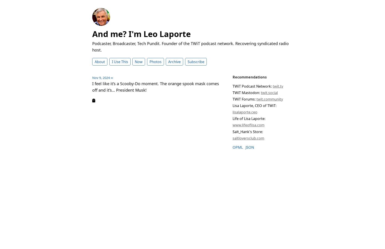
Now (139, 61)
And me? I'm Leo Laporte (141, 34)
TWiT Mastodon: (255, 92)
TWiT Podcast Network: (258, 86)
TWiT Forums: (258, 99)
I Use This (120, 61)
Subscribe (196, 61)
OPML (238, 147)
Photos (155, 61)
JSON (250, 147)
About (100, 61)
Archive (174, 61)
